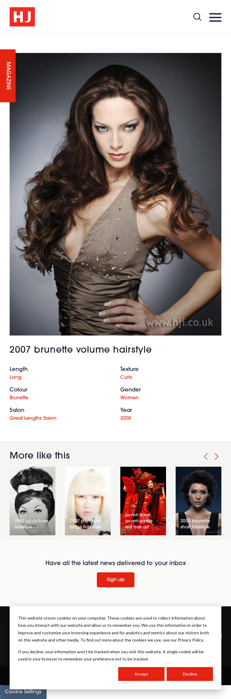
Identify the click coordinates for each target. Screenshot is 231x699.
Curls (126, 377)
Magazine (8, 76)
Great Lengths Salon (33, 418)
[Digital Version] (5, 37)
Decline (190, 673)
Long (15, 377)
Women (129, 398)
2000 (125, 418)
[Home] (22, 16)
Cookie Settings (23, 692)
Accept (141, 673)
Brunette (19, 398)
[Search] (197, 17)
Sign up (116, 579)
